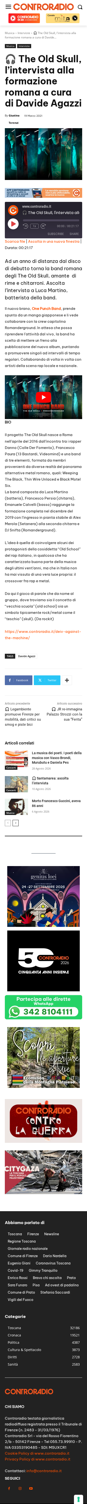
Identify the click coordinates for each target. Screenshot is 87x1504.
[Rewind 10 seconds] (25, 226)
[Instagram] (20, 1488)
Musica (10, 46)
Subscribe (56, 234)
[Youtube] (31, 1488)
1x (34, 226)
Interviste (24, 46)
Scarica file (15, 241)
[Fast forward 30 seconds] (43, 226)
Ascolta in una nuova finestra (54, 241)
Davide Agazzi (26, 656)
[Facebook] (9, 1488)
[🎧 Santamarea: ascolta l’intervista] (16, 784)
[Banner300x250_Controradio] (43, 1086)
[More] (67, 680)
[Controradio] (43, 6)
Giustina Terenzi (14, 119)
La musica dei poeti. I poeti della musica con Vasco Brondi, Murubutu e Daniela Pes (57, 757)
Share (74, 234)
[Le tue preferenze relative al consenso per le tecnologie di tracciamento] (78, 1499)
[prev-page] (8, 823)
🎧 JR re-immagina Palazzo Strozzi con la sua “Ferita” (64, 714)
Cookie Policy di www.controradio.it (37, 1453)
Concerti (11, 767)
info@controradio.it (44, 1470)
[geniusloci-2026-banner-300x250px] (43, 925)
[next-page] (16, 823)
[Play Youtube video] (43, 397)
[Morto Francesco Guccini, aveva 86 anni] (16, 807)
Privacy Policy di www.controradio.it (37, 1459)
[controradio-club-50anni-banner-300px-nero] (43, 990)
